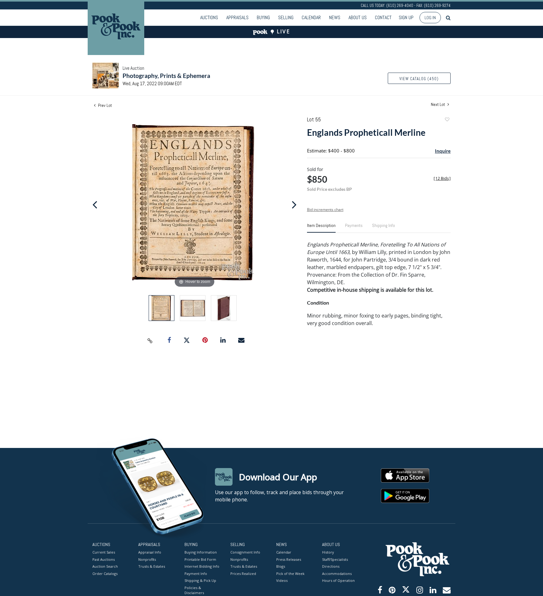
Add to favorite (447, 120)
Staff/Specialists (335, 559)
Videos (282, 580)
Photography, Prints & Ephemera (166, 75)
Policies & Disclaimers (194, 590)
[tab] (321, 228)
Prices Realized (243, 573)
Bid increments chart (325, 209)
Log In (430, 17)
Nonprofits (147, 559)
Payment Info (195, 573)
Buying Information (200, 552)
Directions (330, 566)
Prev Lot (104, 105)
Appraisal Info (149, 552)
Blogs (280, 566)
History (328, 552)
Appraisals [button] (237, 17)
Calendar (311, 17)
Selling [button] (285, 17)
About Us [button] (357, 17)
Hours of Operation (338, 580)
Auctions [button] (209, 17)
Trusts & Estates (151, 566)
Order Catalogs (105, 573)
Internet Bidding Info (201, 566)
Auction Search (105, 566)
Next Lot (438, 104)
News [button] (334, 17)
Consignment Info (245, 552)
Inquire (443, 151)
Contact (383, 17)
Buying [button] (263, 17)
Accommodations (337, 573)
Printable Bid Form (200, 559)
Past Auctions (103, 559)
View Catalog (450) (419, 78)
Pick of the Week (290, 573)
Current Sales (103, 552)
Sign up (406, 17)
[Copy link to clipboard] (150, 340)
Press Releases (288, 559)
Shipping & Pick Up (200, 580)
